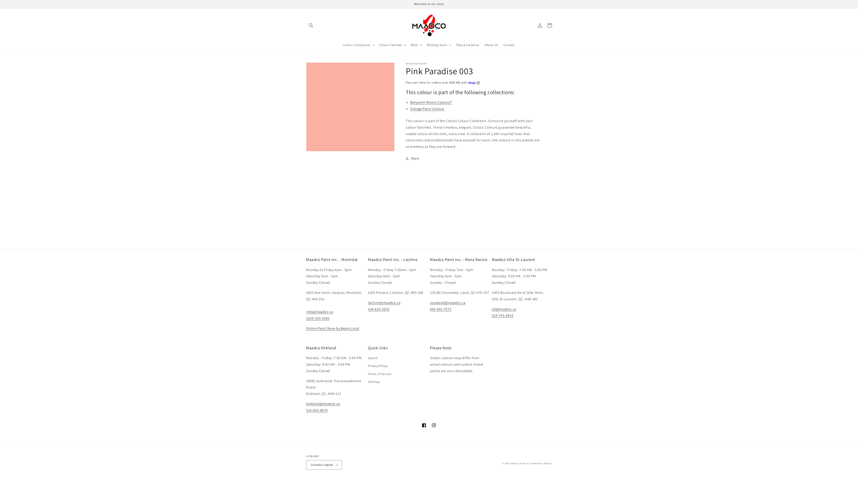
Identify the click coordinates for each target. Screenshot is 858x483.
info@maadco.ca (319, 311)
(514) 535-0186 (317, 318)
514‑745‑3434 (502, 315)
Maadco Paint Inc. (520, 463)
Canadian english (322, 465)
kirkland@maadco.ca (323, 403)
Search (373, 358)
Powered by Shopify (541, 463)
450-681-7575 (440, 309)
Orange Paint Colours (427, 108)
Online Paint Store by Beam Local (332, 328)
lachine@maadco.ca (384, 302)
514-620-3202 (378, 309)
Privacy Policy (377, 366)
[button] (311, 25)
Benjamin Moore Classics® (431, 102)
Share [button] (415, 158)
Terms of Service (379, 374)
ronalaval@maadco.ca (447, 302)
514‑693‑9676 (317, 410)
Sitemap (374, 382)
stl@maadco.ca (504, 309)
